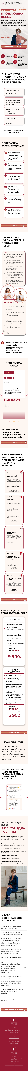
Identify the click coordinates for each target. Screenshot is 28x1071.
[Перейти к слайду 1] (9, 421)
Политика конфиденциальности (14, 1036)
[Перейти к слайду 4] (13, 421)
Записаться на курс (14, 225)
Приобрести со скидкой (14, 46)
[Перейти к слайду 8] (18, 421)
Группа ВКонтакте (14, 1041)
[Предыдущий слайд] (1, 395)
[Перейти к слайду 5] (14, 421)
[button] (14, 1068)
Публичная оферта (14, 1037)
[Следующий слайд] (27, 395)
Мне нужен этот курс (14, 1009)
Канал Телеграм (14, 1043)
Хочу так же (14, 732)
